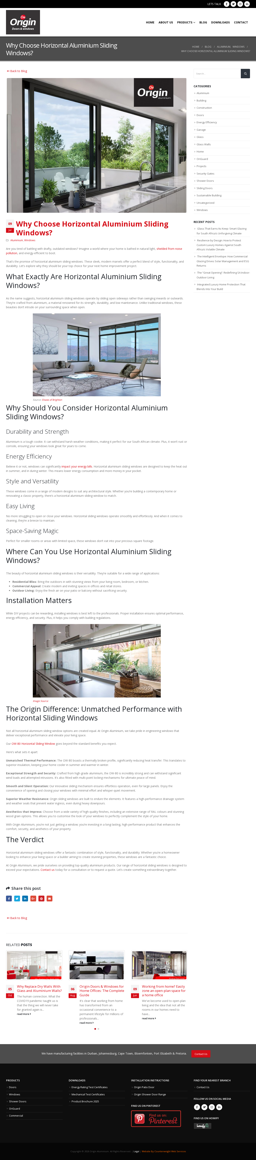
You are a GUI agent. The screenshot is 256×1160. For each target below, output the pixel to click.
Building (201, 100)
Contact (241, 22)
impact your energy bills (77, 466)
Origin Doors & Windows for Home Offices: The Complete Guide (39, 990)
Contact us (48, 870)
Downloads (220, 22)
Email (49, 898)
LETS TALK (214, 4)
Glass (200, 137)
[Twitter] (233, 4)
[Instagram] (240, 4)
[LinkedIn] (247, 4)
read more (23, 1023)
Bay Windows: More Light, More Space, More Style (162, 988)
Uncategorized (205, 203)
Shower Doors (205, 181)
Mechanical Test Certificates (88, 1094)
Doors (200, 115)
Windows (29, 240)
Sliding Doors (205, 188)
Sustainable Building (209, 195)
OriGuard (202, 159)
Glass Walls (204, 144)
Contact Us (201, 1054)
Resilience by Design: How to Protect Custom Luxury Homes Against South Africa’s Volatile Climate (219, 245)
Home (150, 22)
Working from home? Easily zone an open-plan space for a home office (101, 990)
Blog (203, 22)
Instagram (212, 1107)
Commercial (16, 1115)
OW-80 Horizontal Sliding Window (33, 744)
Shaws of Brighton (52, 399)
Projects (201, 166)
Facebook (9, 898)
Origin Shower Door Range (150, 1094)
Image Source (40, 701)
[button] (95, 1029)
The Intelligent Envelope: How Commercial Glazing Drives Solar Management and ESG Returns (223, 261)
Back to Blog (18, 71)
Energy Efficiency (207, 122)
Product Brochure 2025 (85, 1101)
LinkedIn (25, 898)
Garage (201, 129)
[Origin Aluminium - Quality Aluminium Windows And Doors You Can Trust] (23, 22)
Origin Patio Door (144, 1087)
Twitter (17, 898)
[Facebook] (226, 4)
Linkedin (219, 1107)
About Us (166, 22)
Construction (204, 107)
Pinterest (41, 898)
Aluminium (16, 240)
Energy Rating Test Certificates (90, 1087)
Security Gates (205, 173)
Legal (136, 1151)
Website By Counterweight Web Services (164, 1151)
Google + (33, 898)
